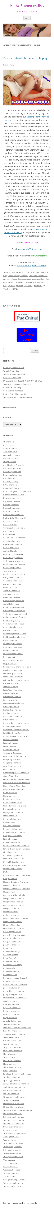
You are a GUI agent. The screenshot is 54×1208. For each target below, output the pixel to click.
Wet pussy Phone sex (12, 1170)
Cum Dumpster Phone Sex (14, 624)
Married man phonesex (13, 855)
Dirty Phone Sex (9, 663)
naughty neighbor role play (14, 895)
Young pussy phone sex (13, 1183)
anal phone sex (9, 461)
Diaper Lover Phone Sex (13, 653)
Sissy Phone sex (9, 1057)
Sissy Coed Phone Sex (12, 1047)
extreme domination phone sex (16, 680)
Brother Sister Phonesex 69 (14, 394)
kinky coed (28, 282)
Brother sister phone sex (13, 514)
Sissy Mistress (9, 1054)
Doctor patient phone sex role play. (25, 58)
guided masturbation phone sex (16, 779)
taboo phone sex (10, 1130)
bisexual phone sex (11, 504)
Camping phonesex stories (14, 528)
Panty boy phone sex (12, 931)
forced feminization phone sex (15, 736)
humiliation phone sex (12, 802)
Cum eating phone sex (12, 627)
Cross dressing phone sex (13, 600)
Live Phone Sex (9, 852)
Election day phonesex (12, 673)
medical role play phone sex (14, 865)
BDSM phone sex (10, 485)
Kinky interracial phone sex (14, 832)
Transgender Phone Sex (13, 1156)
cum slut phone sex (11, 630)
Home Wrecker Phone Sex (14, 786)
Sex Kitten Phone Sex (12, 1041)
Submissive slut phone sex (14, 374)
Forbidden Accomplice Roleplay (16, 729)
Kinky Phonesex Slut (27, 5)
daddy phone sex (10, 640)
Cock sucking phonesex (13, 557)
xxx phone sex (9, 1176)
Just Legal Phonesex (11, 825)
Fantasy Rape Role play (12, 710)
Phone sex (7, 948)
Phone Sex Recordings (12, 964)
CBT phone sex (9, 531)
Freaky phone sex (10, 743)
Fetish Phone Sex (10, 720)
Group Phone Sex (10, 776)
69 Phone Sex (8, 445)
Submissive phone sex (12, 1113)
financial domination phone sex (16, 723)
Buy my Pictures (10, 524)
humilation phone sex (12, 799)
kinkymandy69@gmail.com (30, 249)
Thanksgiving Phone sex (13, 1143)
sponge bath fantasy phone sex (16, 1084)
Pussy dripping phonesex (13, 991)
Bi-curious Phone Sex (12, 488)
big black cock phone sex (13, 494)
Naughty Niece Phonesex (13, 902)
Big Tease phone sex (11, 501)
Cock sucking (23, 279)
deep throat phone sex (12, 647)
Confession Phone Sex (12, 581)
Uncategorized (9, 1160)
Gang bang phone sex (12, 763)
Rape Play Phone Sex (11, 1007)
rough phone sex (10, 1017)
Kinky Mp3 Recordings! (12, 387)
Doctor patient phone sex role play (17, 667)
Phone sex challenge (11, 951)
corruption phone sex (12, 584)
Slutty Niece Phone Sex (12, 1067)
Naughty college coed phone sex (16, 888)
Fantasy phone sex (11, 706)
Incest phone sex (10, 815)
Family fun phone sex (12, 696)
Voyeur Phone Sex (10, 1166)
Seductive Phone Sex (11, 1031)
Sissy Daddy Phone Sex (12, 1050)
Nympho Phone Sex (11, 925)
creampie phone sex (11, 597)
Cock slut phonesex (11, 547)
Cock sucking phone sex (13, 554)
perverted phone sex (11, 945)
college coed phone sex (12, 577)
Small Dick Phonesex (11, 1077)
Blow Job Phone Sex (11, 511)
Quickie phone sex (10, 1001)
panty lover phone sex (12, 938)
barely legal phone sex (12, 475)
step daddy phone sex (12, 1090)
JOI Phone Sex (9, 822)
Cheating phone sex (11, 541)
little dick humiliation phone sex (16, 845)
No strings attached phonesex (15, 918)
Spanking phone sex (11, 1080)
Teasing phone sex (11, 1136)
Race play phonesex (11, 1004)
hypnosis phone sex (11, 809)
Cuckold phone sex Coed (13, 367)
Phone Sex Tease (10, 974)
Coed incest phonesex (12, 567)
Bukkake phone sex (11, 521)
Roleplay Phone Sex (11, 1014)
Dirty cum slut (9, 657)
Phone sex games (10, 954)
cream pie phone (10, 587)
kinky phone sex (10, 839)
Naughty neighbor (10, 892)
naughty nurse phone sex (13, 905)
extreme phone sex (11, 683)
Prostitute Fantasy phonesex (15, 984)
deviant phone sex (11, 650)
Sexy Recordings (10, 1044)
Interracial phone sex (12, 819)
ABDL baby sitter (10, 451)
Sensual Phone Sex (11, 1037)
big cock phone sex (11, 498)
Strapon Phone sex (11, 1100)
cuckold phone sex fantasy (14, 610)
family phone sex (10, 700)
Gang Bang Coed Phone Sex (14, 756)
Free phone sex (9, 746)
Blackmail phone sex (11, 508)
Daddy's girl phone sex (12, 643)
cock (15, 279)
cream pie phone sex (11, 590)
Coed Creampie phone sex (14, 564)
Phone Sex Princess (11, 961)
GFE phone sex (9, 769)
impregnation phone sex (13, 812)
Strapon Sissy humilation (13, 1103)
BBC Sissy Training (10, 481)
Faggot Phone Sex (10, 693)
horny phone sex (10, 792)
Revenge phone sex (11, 1011)
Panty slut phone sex (12, 941)
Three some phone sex (38, 275)
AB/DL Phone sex (10, 448)
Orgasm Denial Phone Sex (14, 928)
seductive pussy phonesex (14, 1034)
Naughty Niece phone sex (14, 898)
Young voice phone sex (12, 1186)
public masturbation (11, 988)
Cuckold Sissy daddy (11, 620)
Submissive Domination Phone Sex (17, 397)
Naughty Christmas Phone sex (15, 882)
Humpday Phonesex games (14, 806)
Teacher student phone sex (14, 1133)
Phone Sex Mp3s (10, 958)
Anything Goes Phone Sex (14, 465)
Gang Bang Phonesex (12, 766)
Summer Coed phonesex (13, 1123)
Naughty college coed (12, 885)
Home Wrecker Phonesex (13, 789)
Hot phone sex (9, 796)
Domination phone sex (12, 670)
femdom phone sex (11, 713)
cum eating (33, 279)
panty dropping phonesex (14, 935)
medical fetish (39, 282)
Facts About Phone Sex (12, 690)
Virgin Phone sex (10, 1163)
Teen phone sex (9, 1140)
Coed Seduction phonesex (14, 574)
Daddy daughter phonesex (14, 637)
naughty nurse (9, 285)
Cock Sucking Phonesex (13, 391)
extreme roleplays (10, 686)
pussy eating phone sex (13, 994)
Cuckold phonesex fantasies (14, 617)
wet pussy (38, 285)
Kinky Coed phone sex (12, 829)
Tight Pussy (28, 285)
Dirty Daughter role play (13, 660)
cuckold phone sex (11, 604)
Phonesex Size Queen (12, 981)
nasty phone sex (10, 878)
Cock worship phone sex (13, 561)
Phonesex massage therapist (15, 978)
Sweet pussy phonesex (12, 1127)
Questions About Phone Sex (14, 997)
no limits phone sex (11, 915)
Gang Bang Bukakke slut (13, 753)
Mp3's (5, 872)
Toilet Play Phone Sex (12, 1153)
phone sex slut (9, 968)
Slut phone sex (9, 1064)
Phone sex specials (11, 971)
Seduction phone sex (12, 1024)
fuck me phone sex (11, 749)
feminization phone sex (13, 716)
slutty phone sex (10, 1070)
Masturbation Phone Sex (13, 858)
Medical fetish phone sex (18, 275)
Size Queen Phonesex (12, 1060)
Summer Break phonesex (13, 1120)
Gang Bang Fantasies (11, 759)
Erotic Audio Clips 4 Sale (13, 676)
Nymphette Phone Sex (12, 921)
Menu (27, 18)
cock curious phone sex (13, 544)
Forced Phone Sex (10, 739)
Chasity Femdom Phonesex (14, 538)
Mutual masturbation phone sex (16, 875)
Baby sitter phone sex (12, 377)
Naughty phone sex (11, 908)
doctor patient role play (13, 282)
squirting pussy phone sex (14, 1087)
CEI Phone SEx (9, 534)
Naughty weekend (10, 911)
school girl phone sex (12, 1021)
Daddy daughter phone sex (14, 633)
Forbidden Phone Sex (12, 733)
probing (19, 285)
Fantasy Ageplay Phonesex (14, 703)
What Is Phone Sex (11, 371)
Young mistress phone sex (14, 1179)
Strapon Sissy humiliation (13, 1107)
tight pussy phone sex (12, 1150)
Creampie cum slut (11, 594)
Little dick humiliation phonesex (16, 849)
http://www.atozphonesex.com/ (31, 265)
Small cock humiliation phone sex (17, 1074)
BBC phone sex (9, 478)
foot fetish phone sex (12, 726)
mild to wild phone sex (12, 868)
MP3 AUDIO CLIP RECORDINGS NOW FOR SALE (22, 381)
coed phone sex (9, 571)
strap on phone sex (11, 1093)
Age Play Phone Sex (11, 458)
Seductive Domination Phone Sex (17, 384)
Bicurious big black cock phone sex (17, 491)
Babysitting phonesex (12, 471)
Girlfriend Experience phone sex (16, 772)
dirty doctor (44, 279)
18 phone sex (8, 442)
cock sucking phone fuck (13, 551)
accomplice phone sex (12, 455)
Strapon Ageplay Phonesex (14, 1097)
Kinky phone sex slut (11, 842)
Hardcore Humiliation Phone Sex (16, 782)
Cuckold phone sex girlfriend (15, 614)
